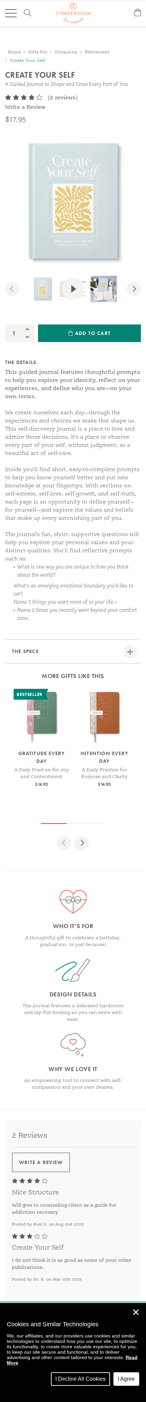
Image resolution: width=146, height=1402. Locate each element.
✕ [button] (136, 1312)
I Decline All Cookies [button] (80, 1379)
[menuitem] (137, 13)
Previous (17, 290)
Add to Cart (92, 333)
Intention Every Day (104, 757)
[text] (23, 98)
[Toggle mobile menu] (11, 13)
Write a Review (25, 107)
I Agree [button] (126, 1379)
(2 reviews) (63, 98)
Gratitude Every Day (41, 757)
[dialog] (73, 1352)
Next (138, 290)
